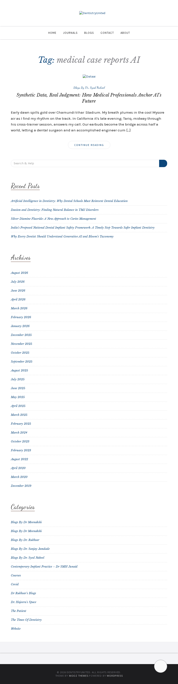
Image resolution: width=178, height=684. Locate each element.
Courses (16, 575)
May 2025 (18, 397)
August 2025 (19, 370)
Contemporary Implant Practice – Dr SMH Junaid (44, 566)
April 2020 (18, 468)
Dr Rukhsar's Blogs (23, 593)
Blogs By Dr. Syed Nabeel (89, 87)
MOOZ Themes (78, 675)
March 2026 (19, 308)
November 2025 (21, 344)
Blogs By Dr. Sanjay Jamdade (30, 549)
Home (52, 32)
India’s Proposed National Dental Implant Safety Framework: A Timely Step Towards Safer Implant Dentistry (83, 227)
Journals (70, 32)
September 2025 (21, 361)
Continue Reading (89, 145)
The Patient (18, 611)
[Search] (163, 163)
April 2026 (18, 299)
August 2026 (19, 273)
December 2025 (21, 335)
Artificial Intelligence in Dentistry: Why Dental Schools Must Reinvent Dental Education (69, 201)
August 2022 (19, 459)
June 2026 (18, 290)
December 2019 (21, 486)
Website (16, 629)
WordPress (115, 675)
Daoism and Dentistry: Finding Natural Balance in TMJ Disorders (55, 210)
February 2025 (21, 424)
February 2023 (21, 450)
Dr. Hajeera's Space (23, 602)
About (125, 32)
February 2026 (21, 317)
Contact (107, 32)
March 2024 (19, 432)
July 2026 (18, 282)
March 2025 (19, 415)
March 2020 (19, 477)
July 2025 (18, 379)
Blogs (89, 32)
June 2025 (18, 388)
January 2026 (20, 326)
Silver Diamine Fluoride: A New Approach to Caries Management (53, 219)
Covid (15, 584)
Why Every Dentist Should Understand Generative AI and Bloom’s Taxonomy (62, 236)
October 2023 (20, 441)
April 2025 (18, 406)
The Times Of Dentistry (26, 620)
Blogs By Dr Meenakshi (26, 522)
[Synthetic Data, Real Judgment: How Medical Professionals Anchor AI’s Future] (89, 76)
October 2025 (20, 353)
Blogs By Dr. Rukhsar (25, 540)
